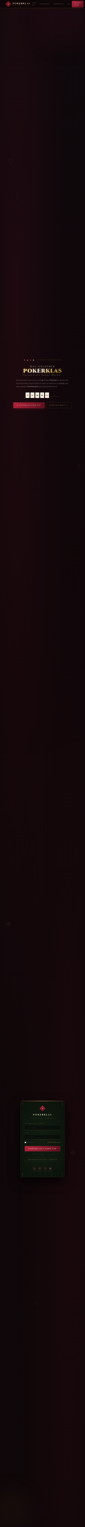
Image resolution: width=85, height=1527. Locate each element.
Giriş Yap (34, 4)
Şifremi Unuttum (53, 1142)
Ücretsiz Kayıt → (59, 405)
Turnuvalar (58, 4)
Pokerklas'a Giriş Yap (42, 1149)
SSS (68, 4)
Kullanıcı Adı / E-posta (34, 1123)
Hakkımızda (45, 4)
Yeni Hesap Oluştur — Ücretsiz (43, 1160)
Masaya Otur (77, 4)
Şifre (27, 1132)
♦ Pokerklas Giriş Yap (29, 405)
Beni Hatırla (30, 1142)
